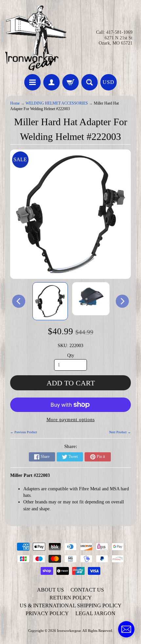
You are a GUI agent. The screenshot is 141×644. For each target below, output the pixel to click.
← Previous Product (23, 432)
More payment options (71, 419)
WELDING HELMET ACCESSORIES (57, 103)
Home (15, 103)
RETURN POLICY (71, 597)
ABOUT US (50, 590)
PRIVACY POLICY (47, 613)
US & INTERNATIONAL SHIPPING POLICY (71, 605)
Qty (70, 355)
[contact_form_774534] (126, 629)
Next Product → (120, 432)
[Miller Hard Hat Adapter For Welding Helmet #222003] (50, 301)
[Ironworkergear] (35, 38)
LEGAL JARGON (95, 613)
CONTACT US (87, 590)
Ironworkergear (69, 631)
